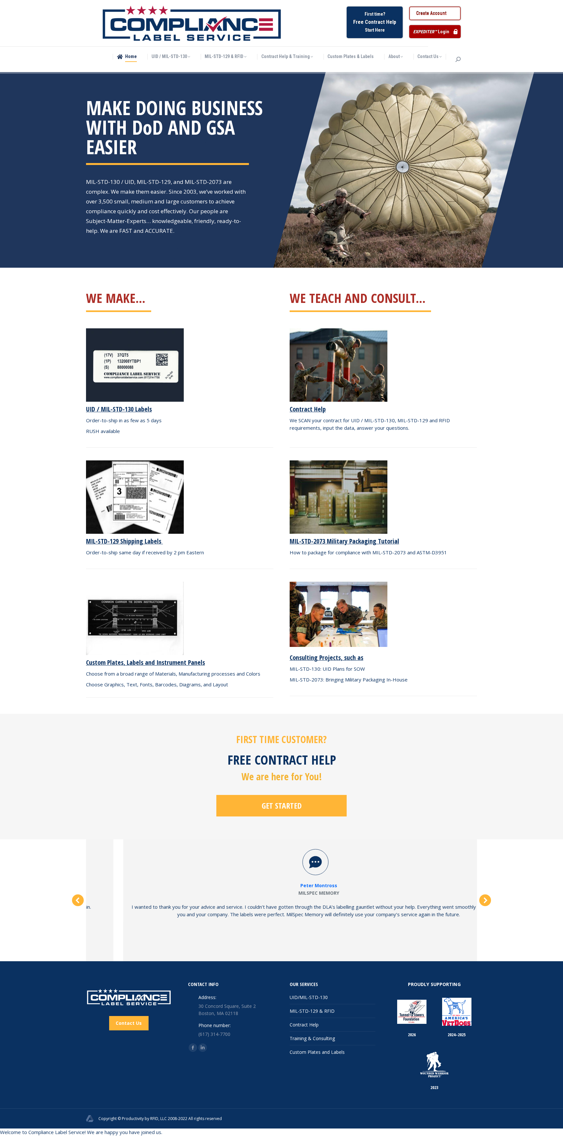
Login (431, 31)
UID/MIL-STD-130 (309, 997)
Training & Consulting (312, 1038)
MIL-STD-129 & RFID (312, 1011)
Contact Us (129, 1023)
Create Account (431, 13)
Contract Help (304, 1025)
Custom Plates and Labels (317, 1052)
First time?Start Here (374, 22)
